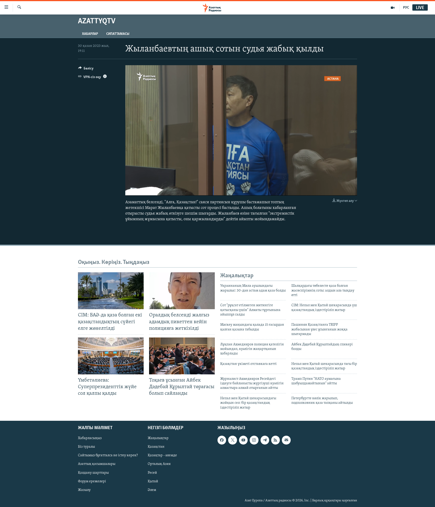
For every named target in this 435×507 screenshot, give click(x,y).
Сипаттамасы (117, 34)
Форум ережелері (92, 481)
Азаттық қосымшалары (96, 464)
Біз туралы (86, 447)
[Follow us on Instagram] (254, 440)
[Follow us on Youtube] (243, 440)
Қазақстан (156, 447)
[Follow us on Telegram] (265, 440)
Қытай (153, 481)
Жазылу (84, 490)
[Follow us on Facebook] (222, 440)
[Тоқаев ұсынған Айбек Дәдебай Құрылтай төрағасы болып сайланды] (182, 355)
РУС (406, 8)
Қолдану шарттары (93, 472)
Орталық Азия (159, 464)
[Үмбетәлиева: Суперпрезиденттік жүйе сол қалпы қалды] (111, 355)
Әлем (152, 490)
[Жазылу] (286, 440)
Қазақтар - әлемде (162, 455)
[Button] (86, 69)
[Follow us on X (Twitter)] (232, 440)
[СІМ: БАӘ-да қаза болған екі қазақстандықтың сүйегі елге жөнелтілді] (111, 290)
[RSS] (275, 440)
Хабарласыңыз (90, 438)
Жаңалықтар (158, 438)
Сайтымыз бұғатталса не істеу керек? (108, 455)
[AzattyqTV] (393, 7)
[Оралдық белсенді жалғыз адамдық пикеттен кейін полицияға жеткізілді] (182, 290)
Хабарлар (90, 34)
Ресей (152, 472)
